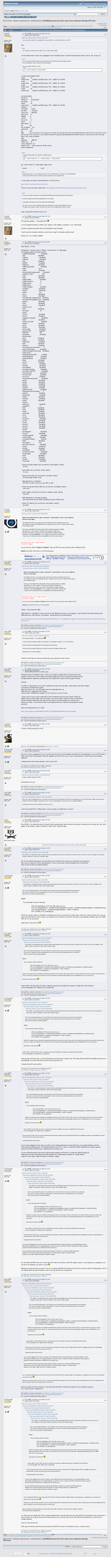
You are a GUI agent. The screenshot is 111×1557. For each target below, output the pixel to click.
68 (37, 27)
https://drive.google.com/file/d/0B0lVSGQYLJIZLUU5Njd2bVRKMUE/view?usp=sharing (48, 711)
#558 (105, 1169)
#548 (105, 725)
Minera (25, 746)
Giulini (6, 242)
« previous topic (102, 24)
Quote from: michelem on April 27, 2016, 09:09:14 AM (36, 775)
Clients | (37, 556)
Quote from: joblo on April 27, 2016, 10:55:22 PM (34, 879)
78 (55, 27)
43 (80, 26)
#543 (105, 243)
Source (41, 556)
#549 (105, 750)
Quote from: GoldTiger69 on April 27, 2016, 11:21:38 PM (36, 1077)
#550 (105, 771)
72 (44, 27)
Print (105, 27)
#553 (105, 849)
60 (22, 27)
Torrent (28, 14)
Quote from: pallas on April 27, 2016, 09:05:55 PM (35, 852)
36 (68, 26)
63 (28, 27)
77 (54, 27)
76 (52, 27)
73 (46, 27)
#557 (105, 1074)
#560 (105, 1400)
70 (41, 27)
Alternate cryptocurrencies (21, 21)
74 (48, 27)
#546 (105, 632)
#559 (105, 1280)
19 (36, 26)
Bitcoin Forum (7, 21)
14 (26, 26)
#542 (105, 217)
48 (90, 26)
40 (75, 26)
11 (21, 26)
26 (48, 26)
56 (15, 27)
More (33, 16)
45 (84, 26)
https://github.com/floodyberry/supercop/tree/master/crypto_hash (66, 188)
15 (28, 26)
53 (9, 27)
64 (30, 27)
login (20, 10)
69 (39, 27)
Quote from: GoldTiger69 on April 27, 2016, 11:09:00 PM (36, 938)
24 (45, 26)
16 (30, 26)
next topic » (103, 25)
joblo (6, 562)
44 (82, 26)
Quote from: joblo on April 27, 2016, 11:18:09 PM (34, 1002)
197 (59, 27)
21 (39, 26)
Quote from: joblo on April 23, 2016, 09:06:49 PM (34, 513)
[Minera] (8, 746)
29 (55, 26)
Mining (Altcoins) (36, 21)
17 (32, 26)
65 (31, 27)
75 (50, 27)
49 (91, 26)
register (26, 10)
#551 (105, 793)
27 (50, 26)
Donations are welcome (52, 746)
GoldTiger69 (8, 749)
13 (24, 26)
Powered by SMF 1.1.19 (45, 1553)
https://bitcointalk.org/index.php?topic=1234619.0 (34, 767)
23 (43, 26)
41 (77, 26)
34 (64, 26)
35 (66, 26)
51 (6, 27)
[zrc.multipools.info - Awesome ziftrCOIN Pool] (8, 531)
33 (62, 26)
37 (69, 26)
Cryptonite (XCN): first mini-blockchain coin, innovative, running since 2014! (64, 845)
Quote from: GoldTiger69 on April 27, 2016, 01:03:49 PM (36, 797)
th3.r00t (6, 509)
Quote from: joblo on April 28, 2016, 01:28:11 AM (34, 1173)
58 (19, 27)
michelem (7, 724)
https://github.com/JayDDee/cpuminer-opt (53, 625)
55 (13, 27)
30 (56, 26)
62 (26, 27)
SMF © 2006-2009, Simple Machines (62, 1553)
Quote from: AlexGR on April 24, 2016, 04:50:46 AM (35, 635)
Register (28, 16)
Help (13, 16)
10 (19, 26)
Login (22, 16)
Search (18, 16)
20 (37, 26)
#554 (105, 876)
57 (17, 27)
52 (7, 27)
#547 (105, 670)
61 (24, 27)
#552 (105, 820)
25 (47, 26)
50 (4, 27)
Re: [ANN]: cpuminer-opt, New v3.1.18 (37, 33)
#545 (105, 562)
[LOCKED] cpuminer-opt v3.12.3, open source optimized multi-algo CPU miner (69, 21)
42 (79, 26)
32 (60, 26)
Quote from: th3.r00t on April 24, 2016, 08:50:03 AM (35, 566)
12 (23, 26)
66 (33, 27)
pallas (6, 820)
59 (20, 27)
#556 (105, 999)
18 (34, 26)
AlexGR (6, 33)
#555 (105, 934)
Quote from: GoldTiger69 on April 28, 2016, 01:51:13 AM (36, 1283)
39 (73, 26)
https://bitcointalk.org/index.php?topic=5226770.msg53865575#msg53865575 (41, 626)
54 (11, 27)
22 (41, 26)
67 (35, 27)
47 (88, 26)
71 (42, 27)
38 (71, 26)
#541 (105, 34)
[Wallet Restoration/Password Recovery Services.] (8, 761)
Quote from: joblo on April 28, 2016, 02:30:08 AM (34, 1403)
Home (8, 16)
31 (58, 26)
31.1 (24, 14)
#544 (105, 510)
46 (86, 26)
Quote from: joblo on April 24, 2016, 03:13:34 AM (34, 37)
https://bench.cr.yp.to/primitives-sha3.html (34, 184)
